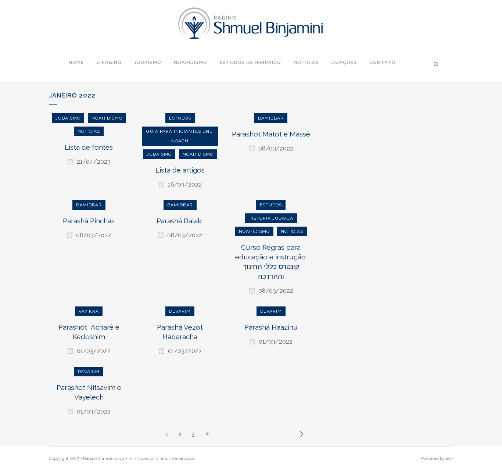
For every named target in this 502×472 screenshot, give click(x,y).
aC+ (449, 458)
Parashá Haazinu (271, 327)
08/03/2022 (275, 148)
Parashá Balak (180, 221)
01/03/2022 (93, 351)
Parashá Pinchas (89, 221)
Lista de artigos (180, 170)
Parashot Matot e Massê (271, 134)
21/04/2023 (93, 161)
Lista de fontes (89, 147)
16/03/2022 (184, 184)
